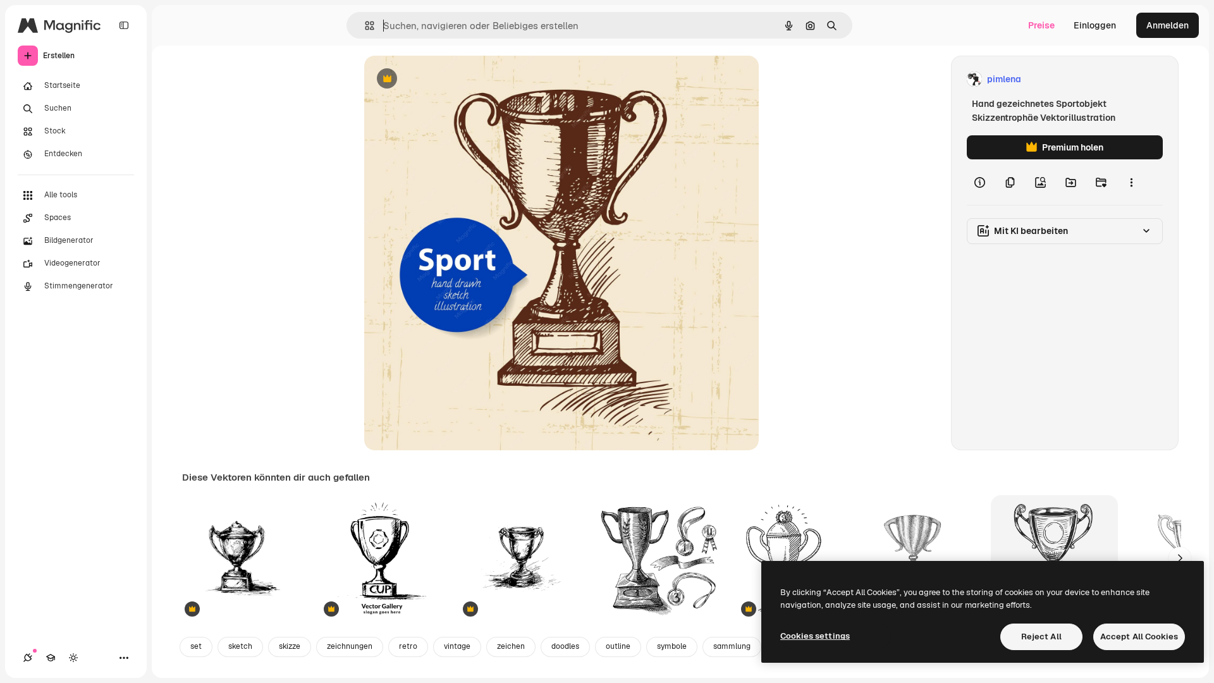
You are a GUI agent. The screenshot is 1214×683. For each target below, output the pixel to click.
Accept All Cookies (1139, 636)
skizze (289, 646)
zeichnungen (349, 646)
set (196, 646)
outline (618, 646)
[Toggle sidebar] (124, 25)
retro (408, 646)
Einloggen (1095, 25)
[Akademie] (50, 658)
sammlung (732, 646)
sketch (240, 646)
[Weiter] (1179, 558)
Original (445, 79)
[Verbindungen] (28, 658)
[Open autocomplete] (364, 25)
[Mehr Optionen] (1131, 182)
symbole (672, 646)
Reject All (1041, 636)
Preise (1041, 25)
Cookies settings (815, 636)
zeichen (511, 646)
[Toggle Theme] (73, 658)
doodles (565, 646)
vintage (457, 646)
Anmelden (1167, 25)
